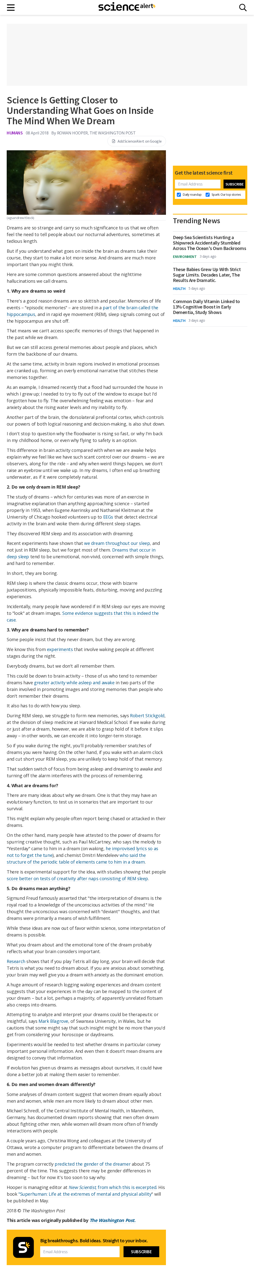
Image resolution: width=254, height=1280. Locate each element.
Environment (185, 256)
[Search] (243, 7)
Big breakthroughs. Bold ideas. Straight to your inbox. (94, 1240)
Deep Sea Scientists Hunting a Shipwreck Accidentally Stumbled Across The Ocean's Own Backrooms (209, 243)
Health (179, 288)
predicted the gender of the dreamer (92, 1164)
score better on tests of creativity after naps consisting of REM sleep (77, 878)
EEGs (108, 517)
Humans (15, 133)
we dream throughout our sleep (117, 543)
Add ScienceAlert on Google (140, 141)
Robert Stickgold (147, 715)
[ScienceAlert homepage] (127, 7)
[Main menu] (11, 7)
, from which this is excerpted (112, 1187)
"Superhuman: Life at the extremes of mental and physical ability (84, 1194)
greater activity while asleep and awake (74, 683)
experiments (60, 649)
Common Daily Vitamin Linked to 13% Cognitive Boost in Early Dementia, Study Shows (206, 307)
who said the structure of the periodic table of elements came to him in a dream (76, 858)
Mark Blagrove (53, 1021)
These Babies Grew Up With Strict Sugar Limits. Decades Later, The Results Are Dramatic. (207, 275)
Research (16, 961)
